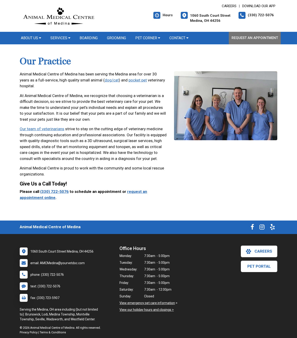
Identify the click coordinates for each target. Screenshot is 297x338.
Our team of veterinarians (42, 129)
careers (263, 251)
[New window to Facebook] (252, 228)
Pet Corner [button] (146, 38)
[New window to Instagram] (262, 228)
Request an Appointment (255, 38)
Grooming (116, 38)
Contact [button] (177, 38)
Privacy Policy (29, 332)
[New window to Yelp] (272, 228)
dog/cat (112, 80)
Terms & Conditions (53, 332)
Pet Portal (259, 266)
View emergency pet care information (147, 303)
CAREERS (229, 6)
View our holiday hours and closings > (146, 310)
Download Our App (258, 6)
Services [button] (59, 38)
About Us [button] (30, 38)
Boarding (89, 38)
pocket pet (138, 80)
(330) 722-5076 (54, 191)
